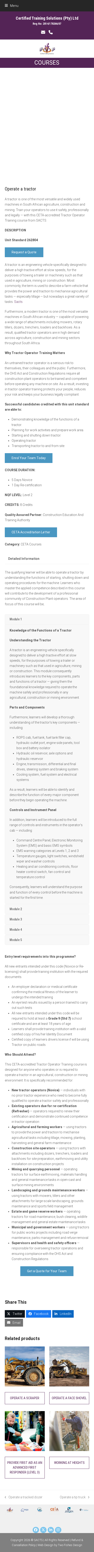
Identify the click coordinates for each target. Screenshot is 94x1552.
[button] (11, 6)
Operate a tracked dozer (24, 1497)
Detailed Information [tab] (23, 559)
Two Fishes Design (69, 1545)
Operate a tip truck (73, 1497)
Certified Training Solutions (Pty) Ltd (47, 18)
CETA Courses (31, 544)
